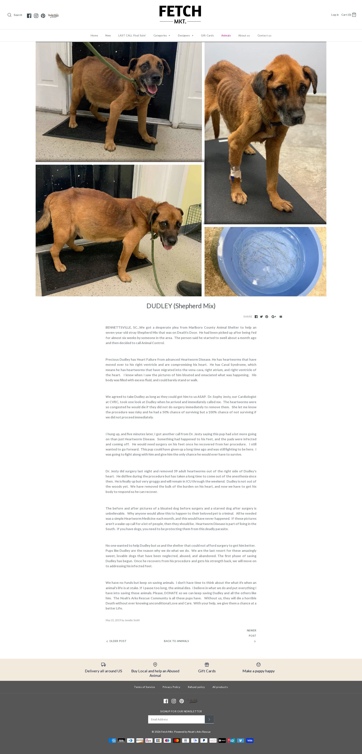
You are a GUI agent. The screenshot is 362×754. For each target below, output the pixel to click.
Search (18, 14)
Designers (186, 35)
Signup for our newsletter (181, 711)
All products (220, 687)
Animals (226, 35)
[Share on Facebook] (256, 316)
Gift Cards (207, 35)
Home (94, 35)
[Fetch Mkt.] (181, 6)
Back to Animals (176, 641)
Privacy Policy (171, 687)
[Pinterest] (43, 16)
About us (244, 35)
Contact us (265, 35)
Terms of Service (144, 687)
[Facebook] (29, 16)
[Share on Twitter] (261, 316)
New (108, 35)
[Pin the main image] (266, 316)
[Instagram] (36, 16)
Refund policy (196, 687)
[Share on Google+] (274, 316)
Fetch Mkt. (167, 731)
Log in (335, 14)
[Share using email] (280, 316)
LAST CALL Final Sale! (132, 35)
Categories (161, 35)
